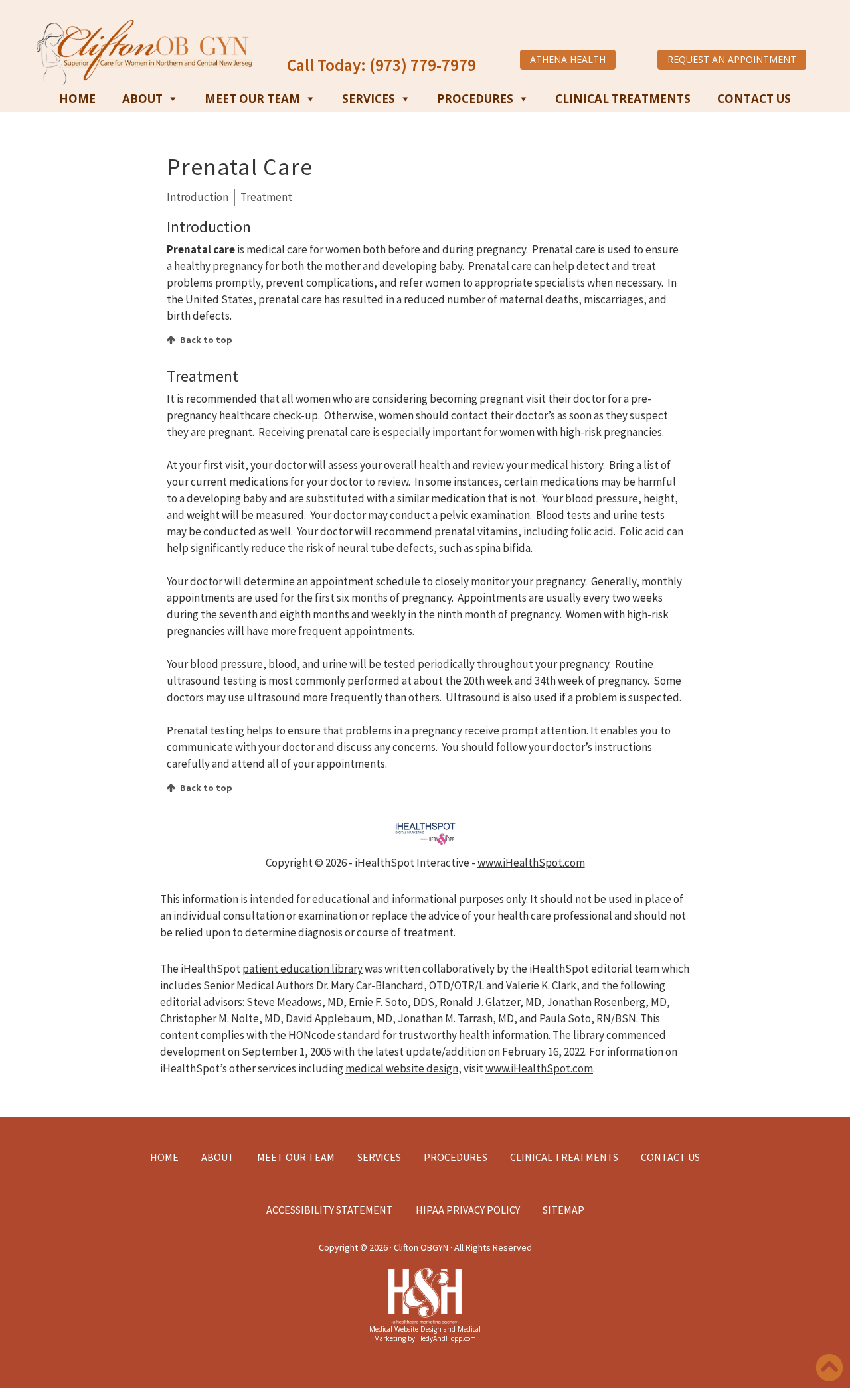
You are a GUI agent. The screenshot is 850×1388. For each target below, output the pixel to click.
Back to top (206, 340)
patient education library (302, 968)
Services (368, 98)
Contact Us (754, 98)
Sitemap (563, 1209)
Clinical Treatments (623, 98)
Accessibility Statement (329, 1209)
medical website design (401, 1068)
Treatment (266, 197)
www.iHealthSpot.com (531, 862)
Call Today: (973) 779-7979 (381, 65)
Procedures (475, 98)
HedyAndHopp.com (446, 1338)
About (142, 98)
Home (77, 98)
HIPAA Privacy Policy (468, 1209)
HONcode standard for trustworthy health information (418, 1035)
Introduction (197, 197)
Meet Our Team (252, 98)
